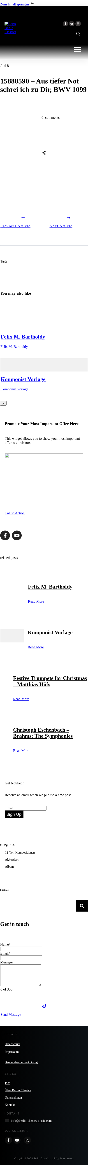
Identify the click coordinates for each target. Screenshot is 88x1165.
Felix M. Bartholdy (23, 337)
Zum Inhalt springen (15, 4)
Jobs (7, 1083)
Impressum (12, 1052)
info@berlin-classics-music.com (31, 1120)
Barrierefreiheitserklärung (21, 1062)
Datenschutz (12, 1044)
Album (9, 866)
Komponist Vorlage (23, 379)
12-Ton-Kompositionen (20, 852)
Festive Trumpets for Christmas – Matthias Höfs (50, 681)
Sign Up (14, 814)
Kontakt (10, 1105)
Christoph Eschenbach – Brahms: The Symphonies (43, 733)
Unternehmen (13, 1097)
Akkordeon (12, 859)
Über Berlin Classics (18, 1090)
